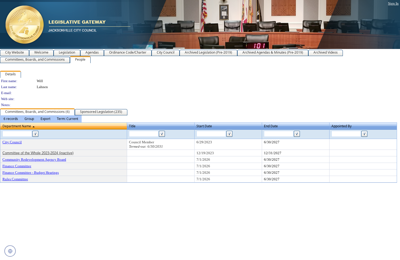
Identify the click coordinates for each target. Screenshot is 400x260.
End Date (271, 126)
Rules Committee (15, 179)
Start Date (204, 126)
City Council (12, 142)
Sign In (393, 3)
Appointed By (341, 126)
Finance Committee (16, 166)
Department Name (16, 126)
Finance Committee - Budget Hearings (30, 173)
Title (132, 126)
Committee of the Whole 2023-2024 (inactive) (37, 153)
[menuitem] (10, 119)
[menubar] (41, 118)
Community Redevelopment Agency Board (34, 159)
